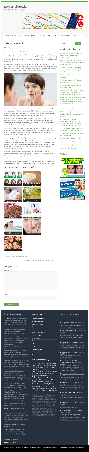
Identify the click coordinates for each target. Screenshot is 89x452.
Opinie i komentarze (37, 324)
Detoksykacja (51, 367)
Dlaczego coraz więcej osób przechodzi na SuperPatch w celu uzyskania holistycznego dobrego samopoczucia (72, 92)
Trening (34, 343)
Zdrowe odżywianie (37, 354)
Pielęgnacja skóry (42, 379)
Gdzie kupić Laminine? (44, 35)
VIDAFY (6, 347)
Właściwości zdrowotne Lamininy (24, 35)
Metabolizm (45, 371)
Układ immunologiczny (41, 383)
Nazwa (6, 294)
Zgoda (45, 450)
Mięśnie (50, 371)
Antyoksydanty (41, 363)
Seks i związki (36, 338)
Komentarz (7, 270)
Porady (8, 47)
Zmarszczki (54, 390)
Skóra (34, 381)
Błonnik (54, 363)
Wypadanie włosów (41, 388)
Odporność (35, 379)
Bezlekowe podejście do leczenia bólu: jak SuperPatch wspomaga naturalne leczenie (72, 114)
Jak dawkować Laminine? (62, 35)
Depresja (44, 367)
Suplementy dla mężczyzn (11, 439)
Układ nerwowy (43, 385)
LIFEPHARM (7, 318)
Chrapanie (34, 367)
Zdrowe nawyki (36, 352)
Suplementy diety (36, 341)
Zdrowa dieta (37, 390)
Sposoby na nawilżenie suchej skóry (16, 256)
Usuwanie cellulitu (50, 386)
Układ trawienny (42, 386)
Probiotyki (51, 379)
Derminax (14, 120)
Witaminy (34, 388)
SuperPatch (7, 360)
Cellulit (33, 365)
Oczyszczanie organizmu (41, 375)
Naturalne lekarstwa (37, 321)
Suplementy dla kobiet (10, 442)
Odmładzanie (49, 377)
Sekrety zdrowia (36, 335)
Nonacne (20, 120)
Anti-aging (34, 363)
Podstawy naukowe (37, 327)
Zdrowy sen (44, 390)
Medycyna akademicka (38, 318)
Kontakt (75, 35)
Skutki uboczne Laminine (70, 322)
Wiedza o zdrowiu (37, 349)
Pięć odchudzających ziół (70, 330)
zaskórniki (7, 148)
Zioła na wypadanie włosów (71, 342)
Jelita (38, 369)
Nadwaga (45, 373)
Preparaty (8, 35)
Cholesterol (39, 365)
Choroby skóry (53, 365)
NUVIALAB (7, 408)
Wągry (15, 51)
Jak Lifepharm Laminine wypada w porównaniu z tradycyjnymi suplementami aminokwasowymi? (70, 141)
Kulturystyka (44, 369)
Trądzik (12, 51)
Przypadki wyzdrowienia (38, 332)
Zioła (49, 390)
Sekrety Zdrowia (15, 6)
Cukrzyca (39, 367)
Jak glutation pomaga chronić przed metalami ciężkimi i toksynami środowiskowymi (71, 55)
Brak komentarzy (25, 51)
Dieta (34, 369)
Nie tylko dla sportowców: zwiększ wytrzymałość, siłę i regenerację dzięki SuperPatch (72, 70)
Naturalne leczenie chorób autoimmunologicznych (40, 260)
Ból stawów (49, 363)
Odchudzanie (38, 377)
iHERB (5, 429)
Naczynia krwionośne (37, 373)
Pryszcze (8, 51)
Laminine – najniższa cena (70, 374)
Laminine (37, 371)
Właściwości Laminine (51, 388)
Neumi (5, 383)
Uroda (33, 346)
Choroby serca (46, 365)
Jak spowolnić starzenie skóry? (72, 411)
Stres (38, 381)
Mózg (55, 371)
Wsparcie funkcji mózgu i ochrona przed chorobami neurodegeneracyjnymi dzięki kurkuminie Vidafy (72, 62)
